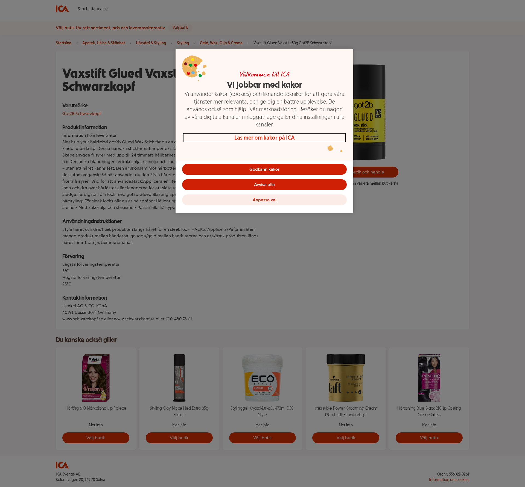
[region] (264, 131)
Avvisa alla (264, 184)
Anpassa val (264, 199)
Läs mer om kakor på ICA (264, 137)
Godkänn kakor (264, 169)
